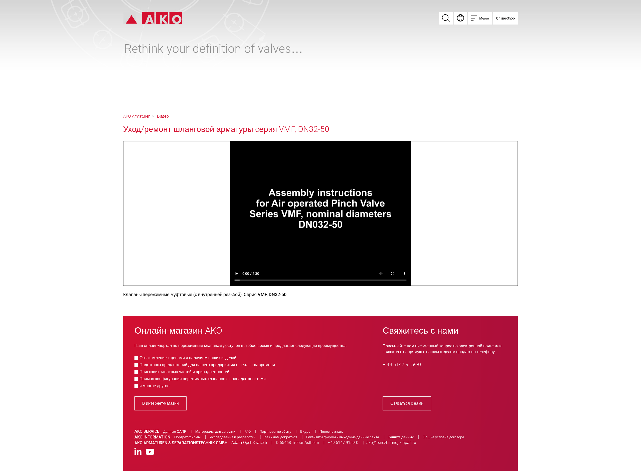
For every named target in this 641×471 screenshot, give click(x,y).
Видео (163, 116)
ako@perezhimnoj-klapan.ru (391, 442)
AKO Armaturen (136, 116)
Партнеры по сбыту (275, 431)
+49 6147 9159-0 (343, 442)
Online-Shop (505, 18)
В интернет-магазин (160, 403)
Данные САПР (174, 431)
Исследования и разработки (232, 437)
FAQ (247, 431)
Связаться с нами (406, 403)
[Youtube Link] (149, 452)
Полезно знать (331, 431)
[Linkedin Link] (137, 452)
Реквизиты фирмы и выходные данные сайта (342, 437)
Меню (484, 18)
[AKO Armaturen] (152, 18)
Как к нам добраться (280, 437)
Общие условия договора (443, 437)
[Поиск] (446, 18)
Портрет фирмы (187, 437)
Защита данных (401, 437)
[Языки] (460, 18)
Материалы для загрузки (215, 431)
